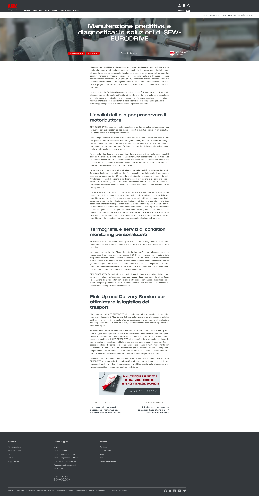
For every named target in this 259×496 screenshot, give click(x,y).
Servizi (47, 10)
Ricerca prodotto (14, 447)
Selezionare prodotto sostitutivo (66, 458)
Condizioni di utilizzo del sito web (45, 491)
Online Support (65, 10)
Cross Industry (93, 53)
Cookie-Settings (100, 491)
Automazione (37, 10)
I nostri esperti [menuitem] (249, 15)
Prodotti (27, 10)
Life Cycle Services (76, 53)
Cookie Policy (30, 491)
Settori (54, 10)
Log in (56, 447)
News (102, 454)
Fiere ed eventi (105, 450)
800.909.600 (62, 479)
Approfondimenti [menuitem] (215, 15)
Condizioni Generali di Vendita (64, 491)
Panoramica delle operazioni (65, 465)
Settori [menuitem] (205, 15)
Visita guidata (59, 469)
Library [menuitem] (240, 15)
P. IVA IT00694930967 (108, 461)
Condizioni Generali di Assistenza (84, 491)
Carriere (76, 10)
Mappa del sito (13, 461)
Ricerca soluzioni (14, 450)
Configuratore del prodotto (64, 454)
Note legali (11, 491)
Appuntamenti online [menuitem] (230, 15)
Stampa (103, 458)
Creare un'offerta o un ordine (65, 461)
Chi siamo (103, 447)
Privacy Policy (20, 491)
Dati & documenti (60, 450)
